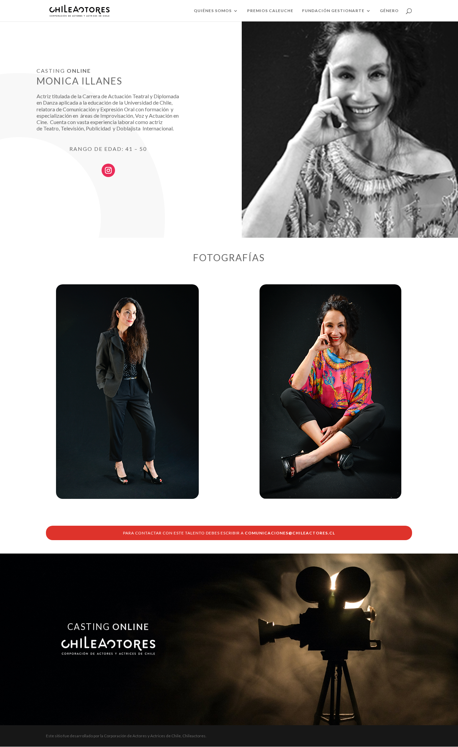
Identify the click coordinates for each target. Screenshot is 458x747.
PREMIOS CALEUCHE (270, 10)
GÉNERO (389, 10)
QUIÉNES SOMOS (213, 10)
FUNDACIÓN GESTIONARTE (333, 10)
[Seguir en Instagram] (108, 170)
